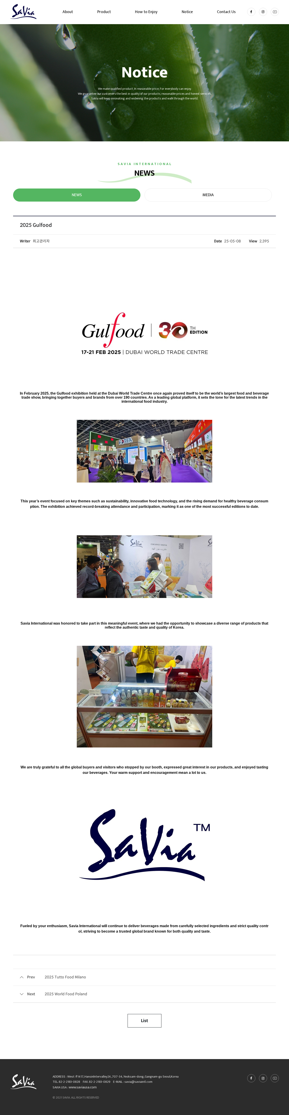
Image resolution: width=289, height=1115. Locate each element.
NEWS (77, 195)
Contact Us (226, 12)
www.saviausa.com (83, 1087)
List (144, 1020)
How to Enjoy (146, 12)
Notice (187, 12)
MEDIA (208, 195)
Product (104, 12)
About (68, 12)
